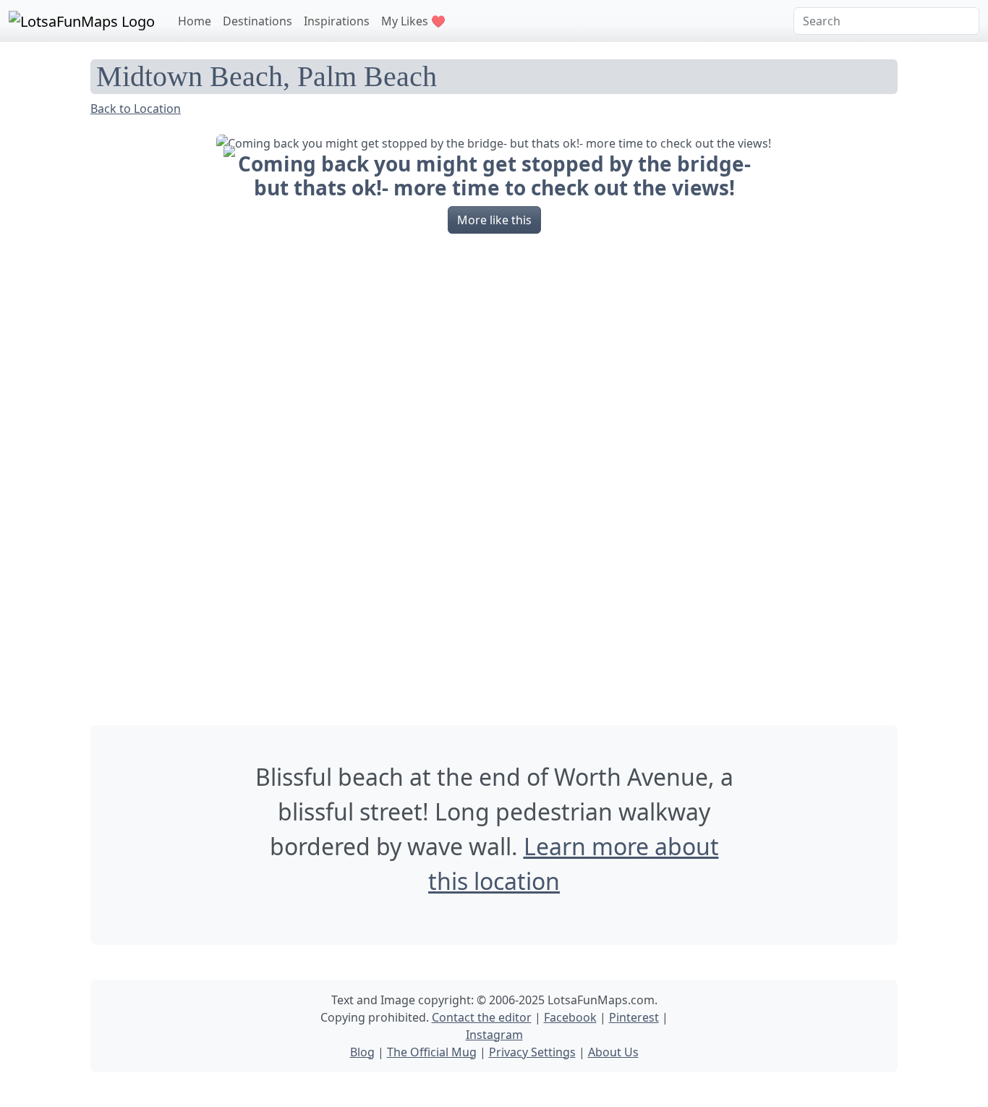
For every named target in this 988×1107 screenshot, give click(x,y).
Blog (362, 1052)
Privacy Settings (532, 1052)
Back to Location (135, 108)
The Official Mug (432, 1052)
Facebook (570, 1017)
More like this (494, 220)
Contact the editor (482, 1017)
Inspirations (337, 21)
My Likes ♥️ (413, 21)
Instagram (494, 1035)
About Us (613, 1052)
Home (194, 21)
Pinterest (634, 1017)
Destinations (257, 21)
